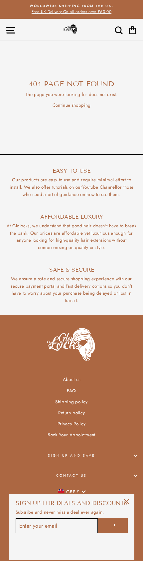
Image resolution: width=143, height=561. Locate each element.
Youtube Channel (99, 187)
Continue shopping (72, 105)
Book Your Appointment (71, 434)
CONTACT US (71, 475)
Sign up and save (71, 455)
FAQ (71, 390)
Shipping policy (71, 401)
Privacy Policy (72, 423)
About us (71, 379)
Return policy (71, 412)
